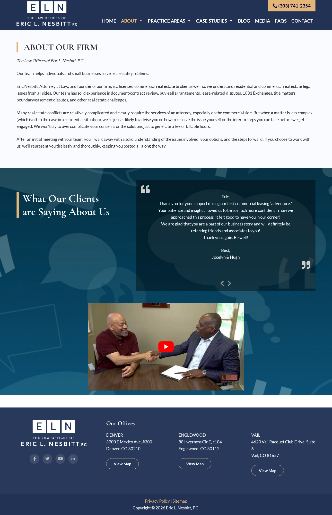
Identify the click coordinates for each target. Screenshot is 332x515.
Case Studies (211, 21)
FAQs (281, 21)
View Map (122, 463)
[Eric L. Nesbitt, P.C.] (47, 24)
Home (109, 21)
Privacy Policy (157, 501)
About (129, 21)
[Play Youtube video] (166, 346)
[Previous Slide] (222, 282)
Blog (244, 21)
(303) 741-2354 (294, 5)
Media (262, 21)
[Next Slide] (229, 282)
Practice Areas (166, 21)
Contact (302, 21)
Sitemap (180, 501)
